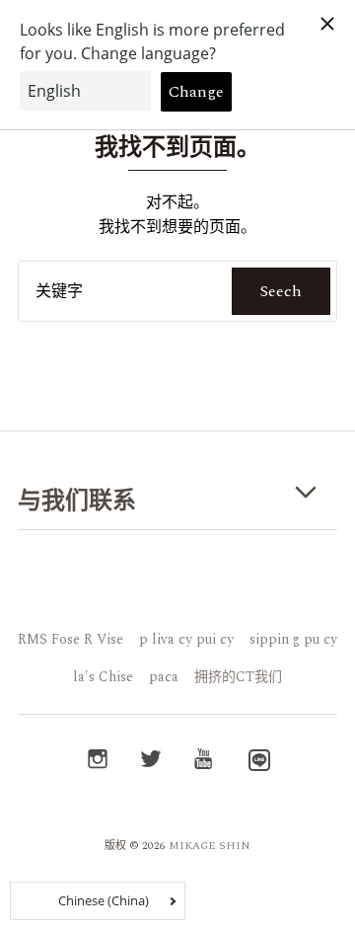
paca (163, 676)
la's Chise (103, 676)
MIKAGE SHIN (209, 845)
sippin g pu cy (293, 639)
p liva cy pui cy (186, 639)
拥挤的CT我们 (238, 676)
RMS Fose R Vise (70, 639)
